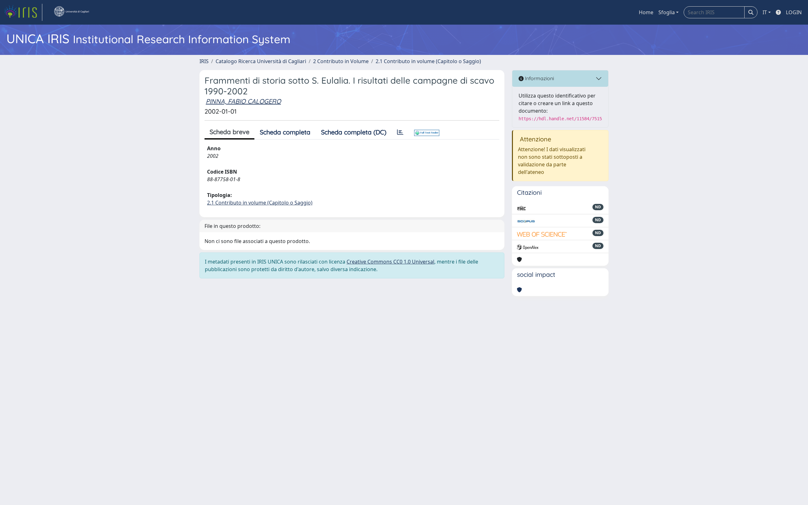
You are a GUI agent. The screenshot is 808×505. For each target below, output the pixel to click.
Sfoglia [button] (666, 12)
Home (646, 12)
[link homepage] (23, 12)
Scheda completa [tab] (285, 132)
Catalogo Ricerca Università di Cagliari (261, 61)
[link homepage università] (71, 12)
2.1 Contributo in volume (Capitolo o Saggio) (428, 61)
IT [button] (765, 12)
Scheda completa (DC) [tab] (353, 132)
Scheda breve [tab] (229, 132)
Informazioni (539, 78)
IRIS (204, 61)
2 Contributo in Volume (341, 61)
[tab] (400, 132)
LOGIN (794, 12)
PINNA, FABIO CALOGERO (243, 101)
